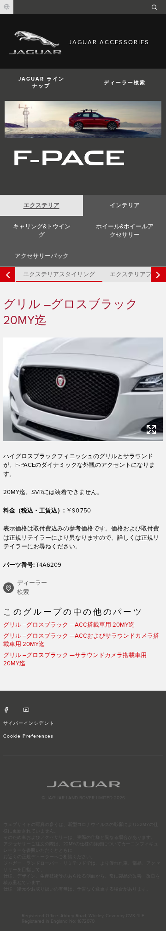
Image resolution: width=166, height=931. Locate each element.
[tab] (41, 205)
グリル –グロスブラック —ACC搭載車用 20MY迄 (69, 624)
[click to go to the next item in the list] (158, 274)
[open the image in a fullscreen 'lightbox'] (83, 389)
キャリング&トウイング (42, 231)
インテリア (125, 205)
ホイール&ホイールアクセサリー (125, 231)
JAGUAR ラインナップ (41, 82)
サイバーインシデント (28, 723)
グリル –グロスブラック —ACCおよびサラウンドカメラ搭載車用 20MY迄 (81, 640)
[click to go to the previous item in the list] (7, 274)
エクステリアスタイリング (59, 274)
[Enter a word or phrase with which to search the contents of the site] (157, 7)
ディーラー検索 (125, 83)
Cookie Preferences (28, 736)
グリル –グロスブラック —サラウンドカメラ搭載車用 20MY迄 (75, 659)
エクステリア (41, 205)
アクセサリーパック (42, 256)
